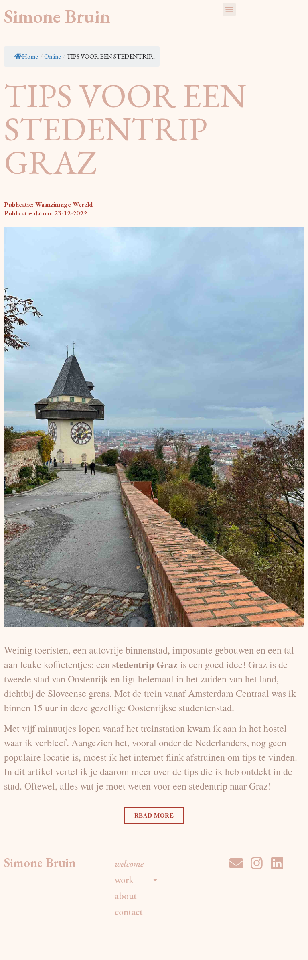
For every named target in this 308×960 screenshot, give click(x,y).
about (126, 896)
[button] (229, 9)
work (124, 880)
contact (129, 912)
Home (30, 56)
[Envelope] (236, 863)
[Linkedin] (277, 863)
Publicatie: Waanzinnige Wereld (48, 204)
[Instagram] (256, 863)
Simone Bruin (57, 16)
